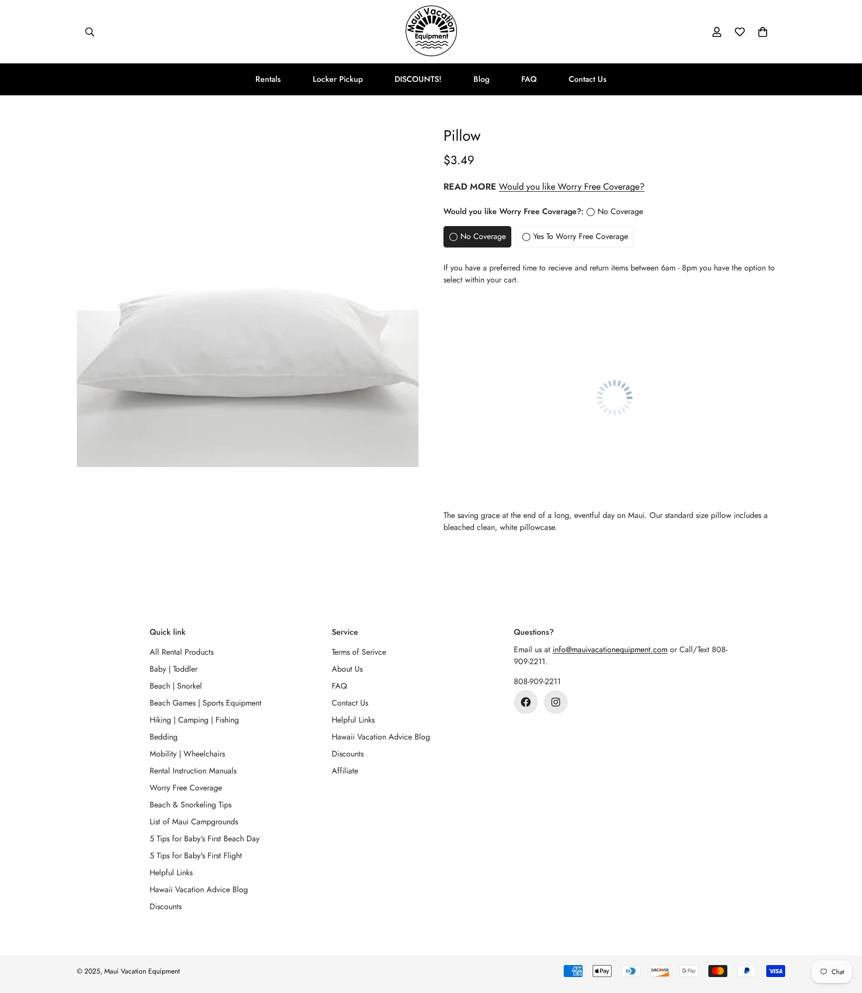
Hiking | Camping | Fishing (194, 720)
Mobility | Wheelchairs (187, 753)
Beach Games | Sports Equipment (205, 703)
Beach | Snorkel (176, 686)
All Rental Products (182, 652)
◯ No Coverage (477, 236)
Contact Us (588, 79)
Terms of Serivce (359, 652)
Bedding (164, 737)
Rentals (268, 79)
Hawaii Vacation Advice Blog (199, 889)
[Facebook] (526, 702)
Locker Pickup (338, 79)
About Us (347, 669)
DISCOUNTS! (418, 79)
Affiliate (345, 770)
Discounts (166, 906)
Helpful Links (171, 872)
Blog (481, 79)
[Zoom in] (397, 146)
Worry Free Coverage (186, 787)
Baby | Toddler (174, 669)
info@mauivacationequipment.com (610, 649)
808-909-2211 (537, 681)
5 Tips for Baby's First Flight (196, 855)
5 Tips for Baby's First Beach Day (204, 838)
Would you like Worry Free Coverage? (572, 186)
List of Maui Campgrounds (194, 821)
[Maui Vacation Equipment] (431, 31)
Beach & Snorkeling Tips (190, 804)
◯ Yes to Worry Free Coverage (575, 236)
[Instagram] (556, 702)
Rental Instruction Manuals (193, 770)
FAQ (529, 79)
